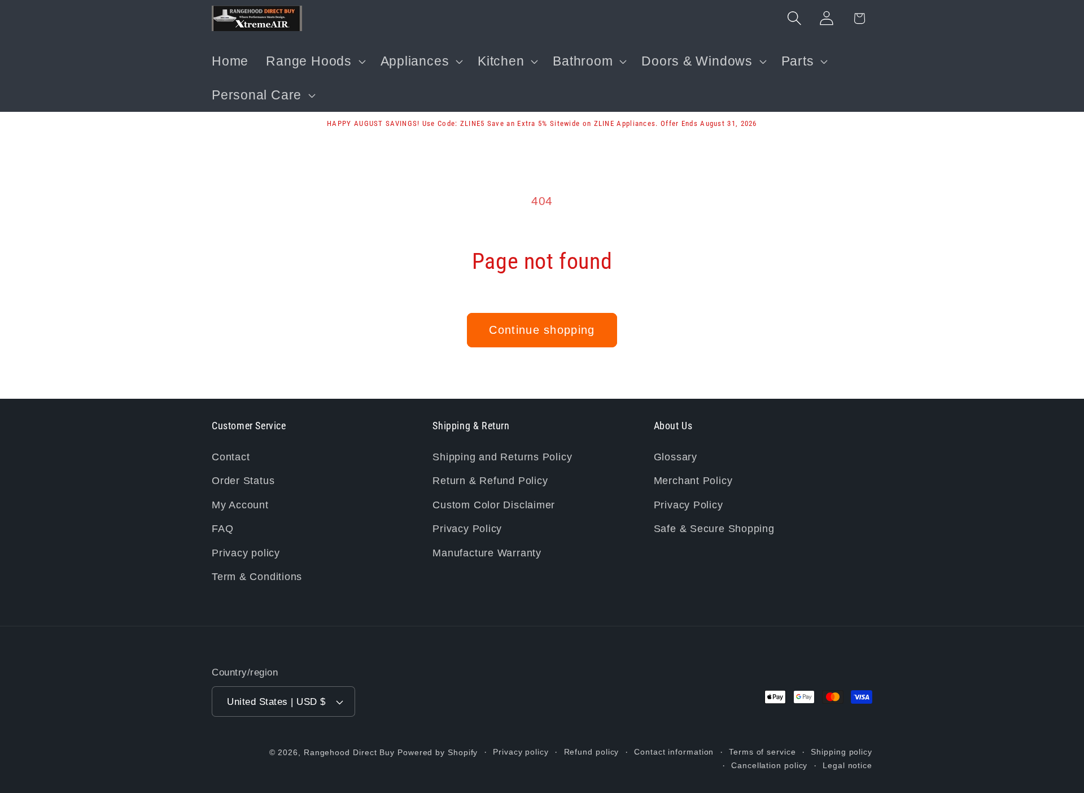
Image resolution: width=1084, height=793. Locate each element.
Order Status (243, 480)
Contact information (674, 751)
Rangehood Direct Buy (349, 752)
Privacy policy (246, 553)
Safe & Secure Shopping (714, 528)
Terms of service (762, 751)
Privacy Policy (467, 528)
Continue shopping (542, 330)
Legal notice (847, 765)
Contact (231, 457)
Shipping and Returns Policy (502, 457)
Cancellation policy (769, 765)
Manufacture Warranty (486, 553)
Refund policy (591, 751)
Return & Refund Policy (490, 480)
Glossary (675, 457)
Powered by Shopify (437, 752)
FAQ (222, 528)
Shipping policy (841, 751)
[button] (314, 61)
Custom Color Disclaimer (493, 505)
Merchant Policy (693, 480)
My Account (240, 505)
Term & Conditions (257, 576)
